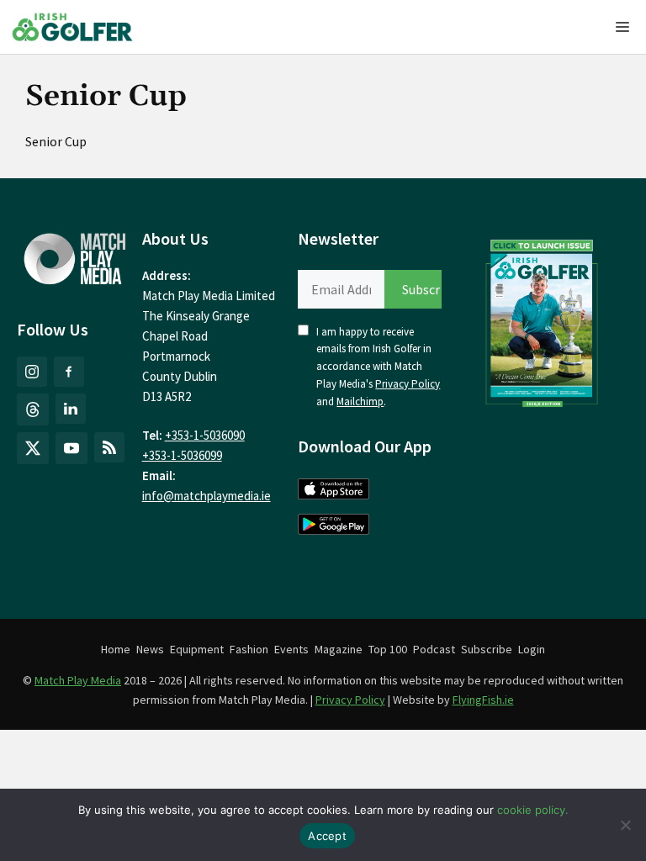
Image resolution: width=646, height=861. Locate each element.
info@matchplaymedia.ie (206, 496)
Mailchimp (360, 401)
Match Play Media (77, 680)
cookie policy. (533, 809)
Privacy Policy (407, 384)
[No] (625, 824)
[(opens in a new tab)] (541, 319)
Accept (327, 836)
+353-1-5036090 (205, 435)
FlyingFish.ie (483, 699)
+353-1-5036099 (182, 455)
